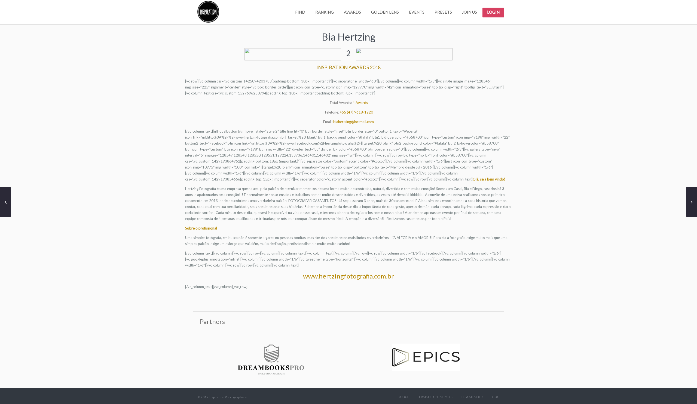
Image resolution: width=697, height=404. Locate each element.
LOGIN (493, 12)
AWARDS (352, 12)
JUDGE (404, 397)
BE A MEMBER (472, 397)
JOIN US (469, 12)
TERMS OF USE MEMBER (435, 397)
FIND (300, 12)
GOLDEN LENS (385, 12)
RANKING (324, 12)
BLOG (495, 397)
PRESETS (443, 12)
